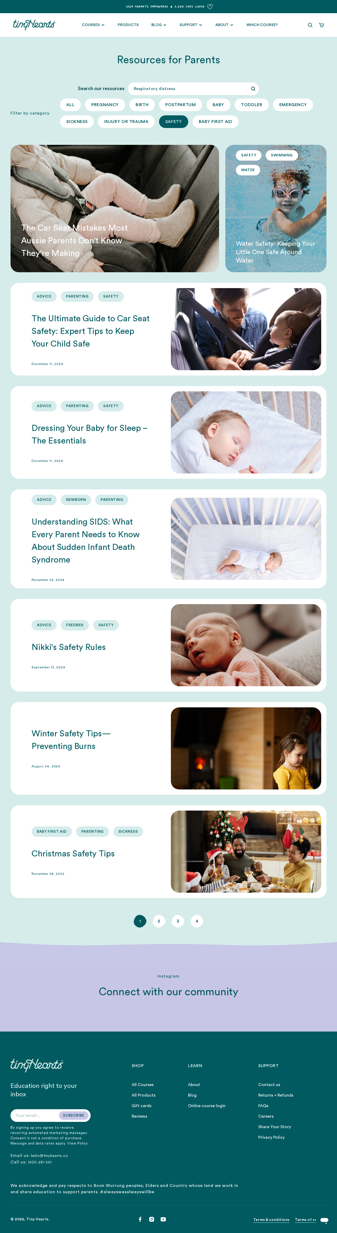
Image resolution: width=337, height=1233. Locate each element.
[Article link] (115, 208)
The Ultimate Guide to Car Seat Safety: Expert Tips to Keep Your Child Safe (91, 331)
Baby (218, 105)
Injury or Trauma (126, 122)
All (70, 105)
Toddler (251, 105)
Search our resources (101, 88)
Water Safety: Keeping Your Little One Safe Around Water (275, 252)
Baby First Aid (215, 122)
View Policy (77, 1143)
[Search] (253, 89)
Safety (173, 122)
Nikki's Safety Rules (69, 647)
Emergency (293, 105)
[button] (310, 25)
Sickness (76, 122)
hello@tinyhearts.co (49, 1156)
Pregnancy (105, 105)
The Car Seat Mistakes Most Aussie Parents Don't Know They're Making (74, 241)
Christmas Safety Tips (73, 854)
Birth (142, 105)
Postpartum (180, 105)
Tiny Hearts (37, 1219)
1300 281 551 (40, 1162)
